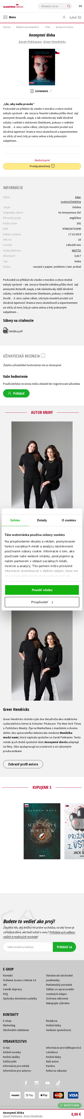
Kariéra (50, 1066)
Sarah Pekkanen (29, 42)
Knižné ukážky (11, 1057)
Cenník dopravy (12, 989)
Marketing (9, 1025)
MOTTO (76, 250)
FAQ (5, 994)
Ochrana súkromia (57, 998)
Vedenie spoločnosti (58, 1030)
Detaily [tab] (42, 520)
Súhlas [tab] (15, 520)
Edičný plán (10, 1061)
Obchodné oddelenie (16, 1030)
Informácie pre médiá (16, 1066)
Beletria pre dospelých (27, 27)
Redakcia (51, 1021)
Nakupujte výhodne (58, 1003)
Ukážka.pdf (13, 331)
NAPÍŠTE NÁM (71, 1105)
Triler (47, 27)
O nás (6, 1047)
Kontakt (8, 975)
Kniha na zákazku (56, 1070)
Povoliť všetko (42, 590)
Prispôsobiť (39, 602)
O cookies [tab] (69, 520)
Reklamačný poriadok (59, 985)
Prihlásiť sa (64, 947)
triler (78, 197)
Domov (7, 27)
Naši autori (52, 1061)
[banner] (21, 5)
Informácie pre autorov (17, 1070)
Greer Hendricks (54, 42)
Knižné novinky (12, 1052)
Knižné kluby (53, 1025)
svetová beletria (71, 201)
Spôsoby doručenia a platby (20, 998)
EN (80, 6)
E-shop (7, 1021)
